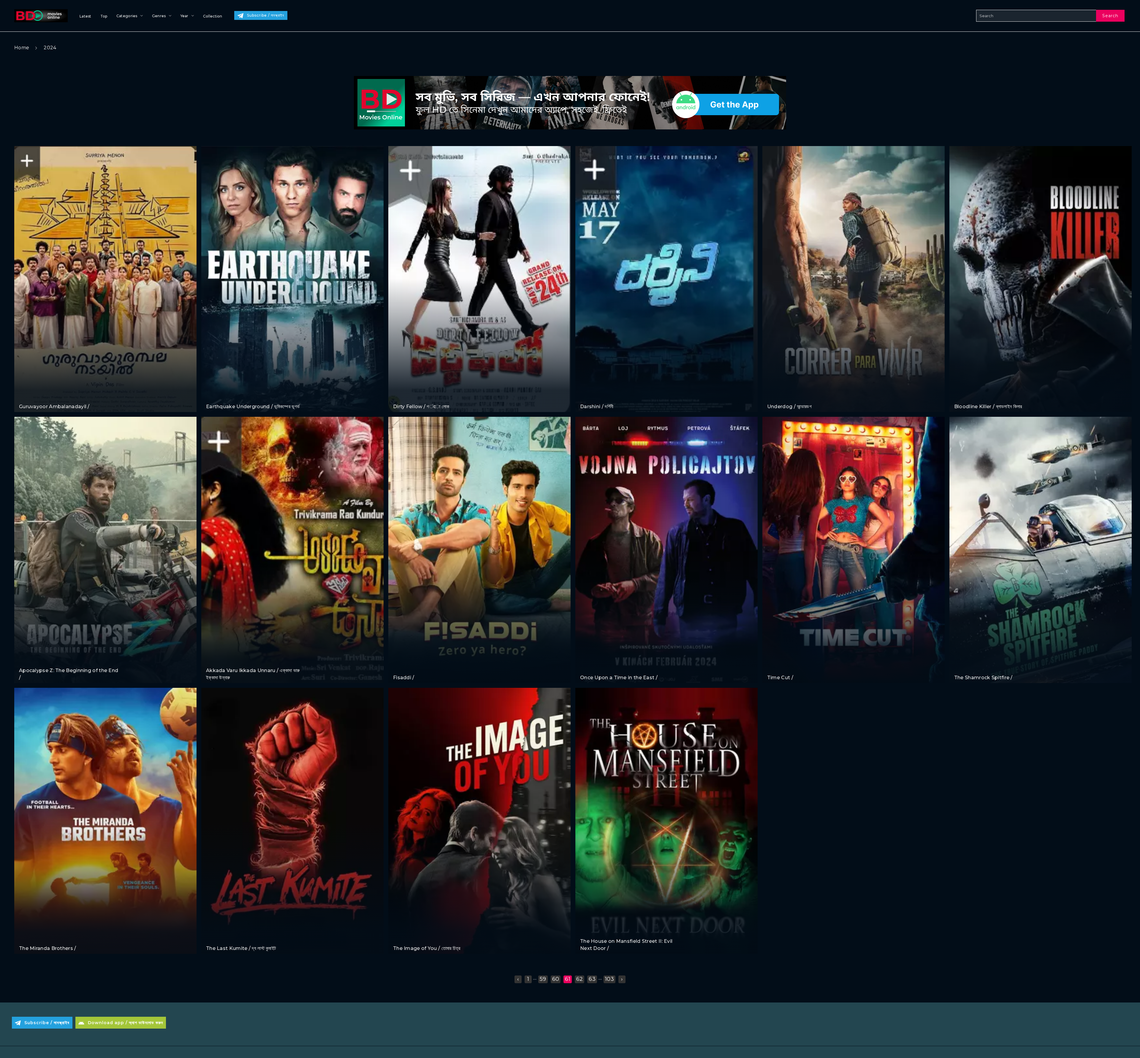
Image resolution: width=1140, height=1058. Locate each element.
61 (567, 979)
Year (184, 16)
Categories (126, 16)
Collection (212, 16)
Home (21, 47)
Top (103, 16)
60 (555, 979)
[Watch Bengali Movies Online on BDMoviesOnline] (40, 15)
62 (579, 979)
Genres (159, 16)
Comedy (28, 395)
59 (543, 979)
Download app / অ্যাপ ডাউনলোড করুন (125, 1022)
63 (592, 979)
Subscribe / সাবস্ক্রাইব (265, 15)
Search (1110, 15)
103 (609, 979)
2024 (50, 47)
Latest (85, 16)
